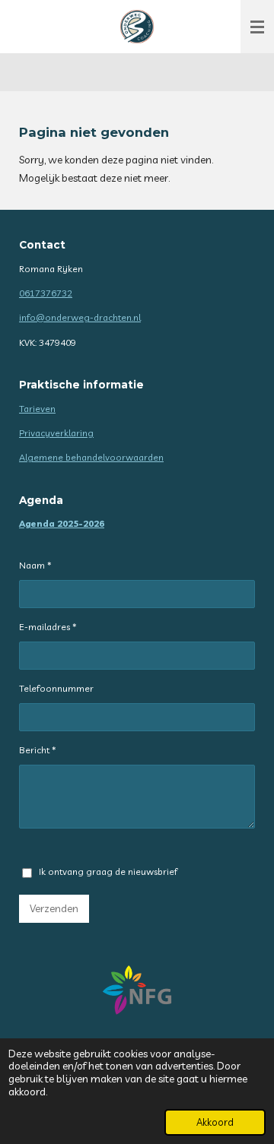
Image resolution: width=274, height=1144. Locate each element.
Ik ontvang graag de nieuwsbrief (108, 871)
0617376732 (45, 293)
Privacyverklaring (56, 433)
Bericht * (37, 750)
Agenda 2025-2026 (61, 523)
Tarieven (37, 408)
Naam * (35, 565)
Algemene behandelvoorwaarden (91, 457)
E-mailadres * (48, 626)
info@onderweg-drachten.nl (80, 317)
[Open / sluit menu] (257, 26)
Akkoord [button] (215, 1122)
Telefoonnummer (56, 688)
